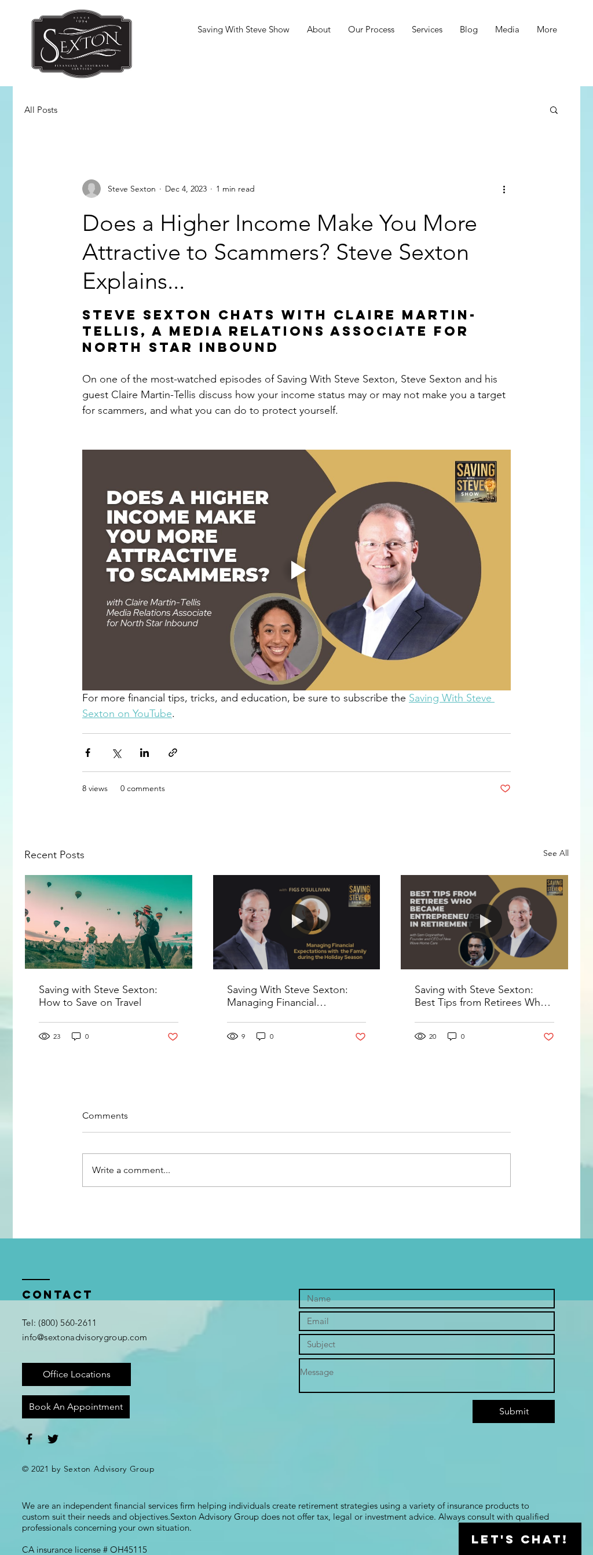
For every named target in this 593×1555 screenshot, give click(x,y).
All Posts (40, 109)
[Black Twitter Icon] (53, 1439)
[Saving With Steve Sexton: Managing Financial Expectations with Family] (296, 922)
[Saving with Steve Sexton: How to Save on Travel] (108, 922)
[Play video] (296, 570)
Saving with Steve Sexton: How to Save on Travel (98, 996)
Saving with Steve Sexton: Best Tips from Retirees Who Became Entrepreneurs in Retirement (481, 996)
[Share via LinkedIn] (144, 752)
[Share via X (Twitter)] (116, 752)
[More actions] (504, 189)
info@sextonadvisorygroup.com (84, 1337)
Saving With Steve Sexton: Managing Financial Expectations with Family (287, 996)
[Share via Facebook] (87, 752)
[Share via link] (172, 752)
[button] (553, 109)
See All (556, 853)
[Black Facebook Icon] (29, 1439)
